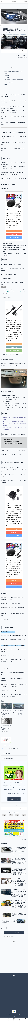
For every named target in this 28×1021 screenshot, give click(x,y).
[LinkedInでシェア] (14, 606)
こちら (2, 690)
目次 (12, 68)
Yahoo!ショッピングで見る (14, 237)
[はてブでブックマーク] (17, 602)
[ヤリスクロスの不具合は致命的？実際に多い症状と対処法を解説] (6, 721)
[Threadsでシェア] (11, 602)
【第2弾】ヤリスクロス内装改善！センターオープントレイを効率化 (6, 712)
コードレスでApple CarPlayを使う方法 (13, 71)
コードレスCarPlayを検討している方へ (13, 81)
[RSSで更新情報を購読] (24, 815)
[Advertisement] (14, 957)
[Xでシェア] (5, 599)
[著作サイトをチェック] (4, 815)
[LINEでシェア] (23, 602)
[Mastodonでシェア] (11, 599)
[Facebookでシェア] (5, 602)
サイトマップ (7, 1014)
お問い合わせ (21, 1014)
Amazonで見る (14, 230)
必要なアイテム (8, 73)
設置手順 (7, 75)
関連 (6, 84)
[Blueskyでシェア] (17, 599)
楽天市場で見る (14, 234)
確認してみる (15, 799)
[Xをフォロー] (11, 815)
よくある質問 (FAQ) (9, 83)
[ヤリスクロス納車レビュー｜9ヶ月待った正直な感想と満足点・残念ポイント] (18, 706)
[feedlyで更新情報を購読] (17, 815)
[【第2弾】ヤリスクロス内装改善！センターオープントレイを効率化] (6, 706)
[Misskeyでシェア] (23, 599)
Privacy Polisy (14, 1016)
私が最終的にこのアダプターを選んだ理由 (14, 79)
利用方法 (7, 77)
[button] (20, 606)
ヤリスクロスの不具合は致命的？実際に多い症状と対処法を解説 (6, 727)
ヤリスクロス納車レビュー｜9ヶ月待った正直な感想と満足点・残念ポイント (19, 712)
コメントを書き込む (14, 932)
